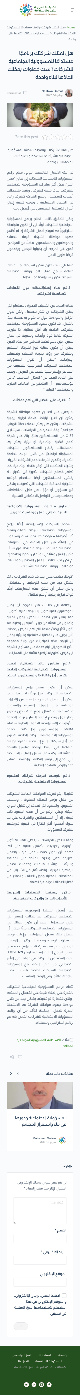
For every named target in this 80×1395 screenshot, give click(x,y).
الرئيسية (63, 1355)
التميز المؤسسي (22, 1355)
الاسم (60, 1230)
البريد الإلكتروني (53, 1252)
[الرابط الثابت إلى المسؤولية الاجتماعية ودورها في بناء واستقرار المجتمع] (40, 1095)
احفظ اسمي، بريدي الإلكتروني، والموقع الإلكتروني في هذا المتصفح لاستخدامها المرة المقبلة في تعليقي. (40, 1304)
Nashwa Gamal (52, 91)
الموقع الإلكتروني (53, 1274)
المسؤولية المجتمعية (31, 1040)
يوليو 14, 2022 (54, 95)
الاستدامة (54, 1040)
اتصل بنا (23, 1361)
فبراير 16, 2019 (48, 1142)
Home (71, 27)
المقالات (67, 1046)
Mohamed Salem (44, 1138)
